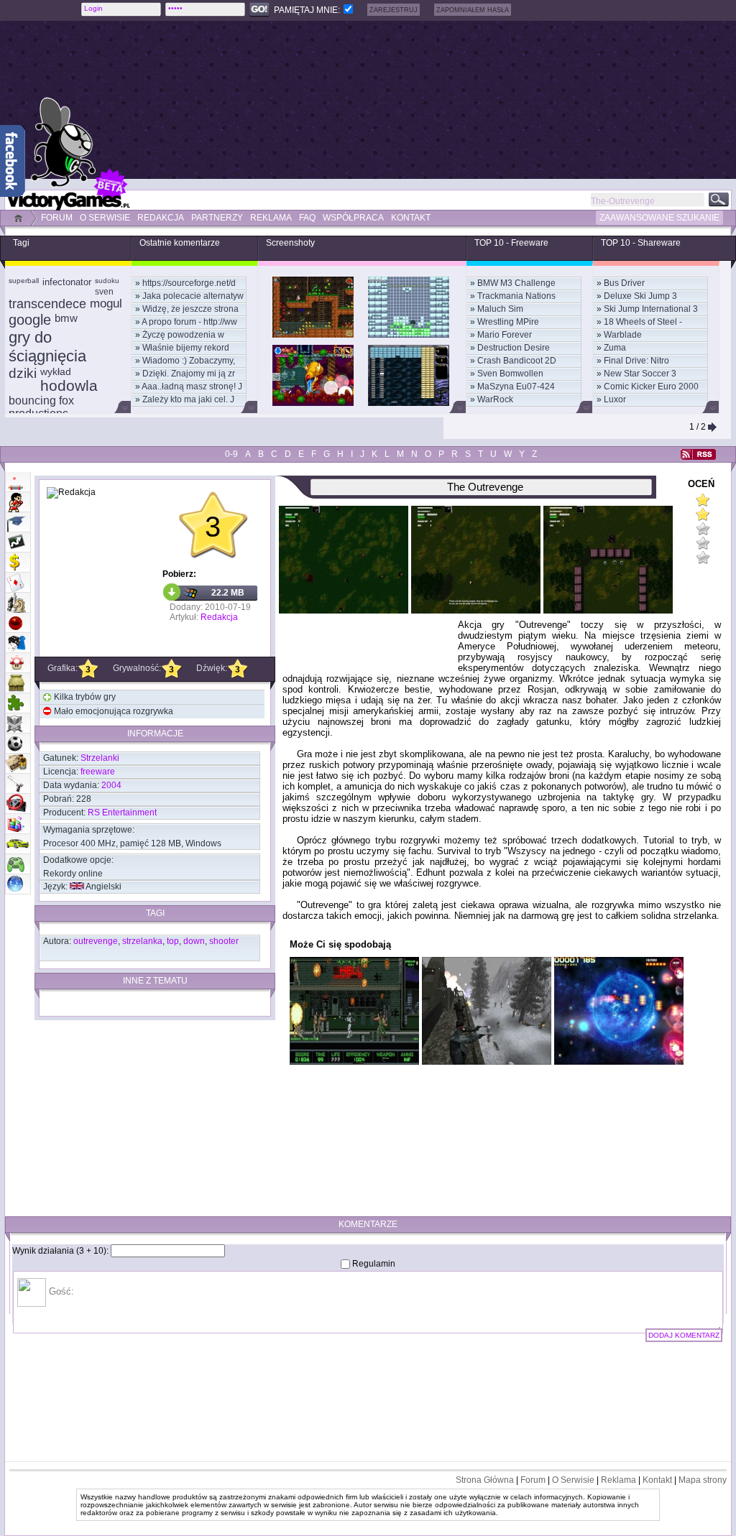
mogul (106, 303)
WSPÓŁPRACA (353, 218)
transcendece (47, 304)
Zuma (615, 348)
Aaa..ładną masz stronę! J (192, 386)
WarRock (495, 399)
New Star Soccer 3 (640, 374)
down (194, 941)
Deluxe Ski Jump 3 (640, 296)
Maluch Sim (500, 309)
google (30, 320)
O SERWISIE (105, 218)
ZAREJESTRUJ (393, 10)
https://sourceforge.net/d (189, 283)
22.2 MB (227, 593)
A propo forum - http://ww (189, 322)
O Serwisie (573, 1480)
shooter (224, 941)
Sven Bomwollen (510, 374)
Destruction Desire (513, 348)
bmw (66, 318)
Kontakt (657, 1480)
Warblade (623, 335)
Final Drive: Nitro (636, 361)
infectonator (66, 282)
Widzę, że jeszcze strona (190, 309)
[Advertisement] (407, 100)
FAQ (307, 218)
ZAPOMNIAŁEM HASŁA (472, 10)
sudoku (107, 280)
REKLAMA (271, 218)
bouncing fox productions (41, 407)
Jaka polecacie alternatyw (193, 296)
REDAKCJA (160, 218)
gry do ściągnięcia (47, 346)
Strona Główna (485, 1480)
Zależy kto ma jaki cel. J (188, 399)
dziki (23, 373)
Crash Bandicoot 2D (516, 361)
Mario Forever (504, 335)
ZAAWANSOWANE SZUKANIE (659, 218)
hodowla (69, 385)
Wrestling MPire (508, 322)
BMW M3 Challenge (516, 283)
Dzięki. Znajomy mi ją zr (188, 374)
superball (24, 280)
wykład (55, 371)
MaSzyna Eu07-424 (516, 386)
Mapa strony (702, 1480)
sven (104, 292)
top (173, 941)
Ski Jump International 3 (651, 309)
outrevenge (95, 941)
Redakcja (219, 617)
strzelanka (142, 941)
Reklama (618, 1480)
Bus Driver (624, 283)
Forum (533, 1480)
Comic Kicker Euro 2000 (651, 386)
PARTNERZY (217, 218)
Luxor (615, 399)
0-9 (231, 454)
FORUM (57, 218)
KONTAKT (411, 218)
